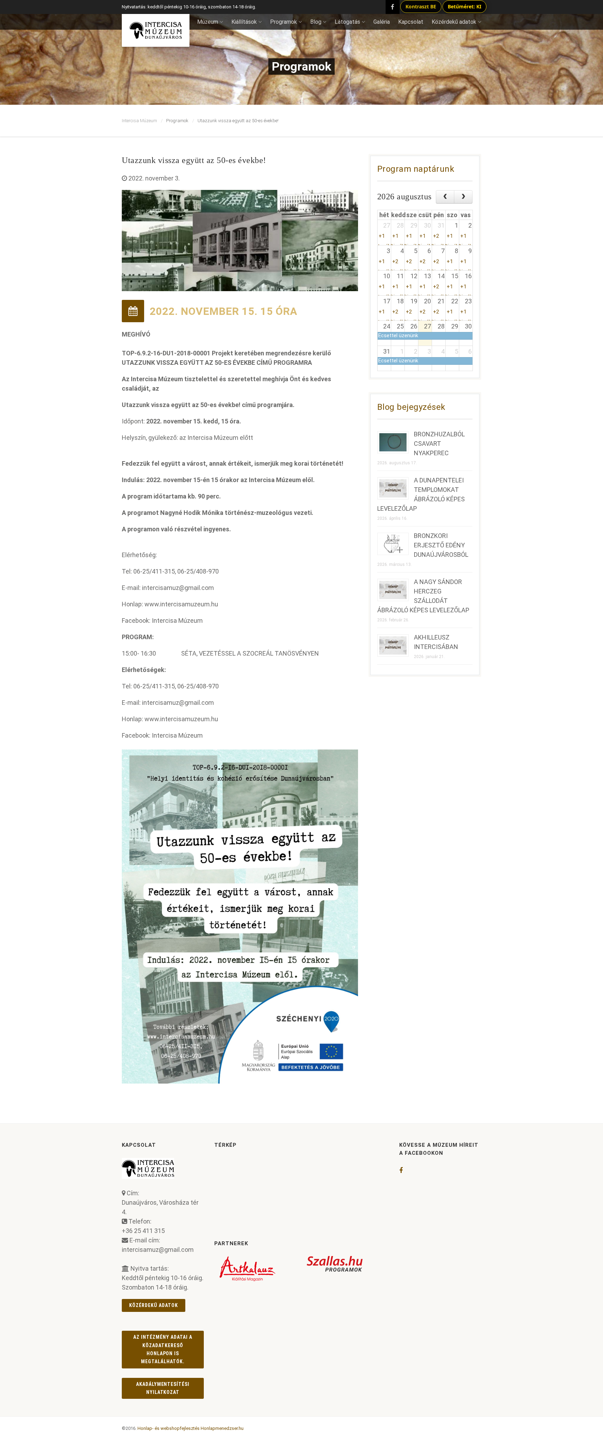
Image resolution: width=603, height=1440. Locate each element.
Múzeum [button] (207, 22)
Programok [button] (283, 22)
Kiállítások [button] (244, 22)
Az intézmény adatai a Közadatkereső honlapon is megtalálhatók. (162, 1349)
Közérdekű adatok (153, 1305)
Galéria (381, 22)
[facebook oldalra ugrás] (401, 1170)
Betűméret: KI (464, 6)
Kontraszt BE (420, 6)
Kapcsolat (410, 22)
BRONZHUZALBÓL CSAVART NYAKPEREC (439, 443)
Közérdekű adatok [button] (454, 22)
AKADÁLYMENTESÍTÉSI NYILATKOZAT (163, 1388)
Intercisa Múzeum (139, 120)
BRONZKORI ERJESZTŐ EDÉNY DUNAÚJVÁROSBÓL (441, 545)
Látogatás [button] (347, 22)
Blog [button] (315, 22)
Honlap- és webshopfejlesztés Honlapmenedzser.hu (190, 1428)
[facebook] (393, 7)
